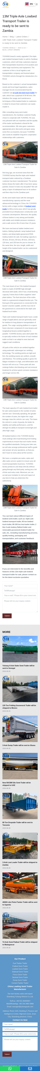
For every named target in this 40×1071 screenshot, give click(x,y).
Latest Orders (13, 50)
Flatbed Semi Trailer (20, 966)
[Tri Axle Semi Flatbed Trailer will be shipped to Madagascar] (20, 925)
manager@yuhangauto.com (22, 1007)
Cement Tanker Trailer (20, 983)
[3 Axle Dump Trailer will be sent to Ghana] (20, 729)
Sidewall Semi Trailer (20, 972)
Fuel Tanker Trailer (20, 963)
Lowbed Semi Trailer (20, 969)
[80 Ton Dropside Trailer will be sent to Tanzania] (20, 806)
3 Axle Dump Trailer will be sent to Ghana (18, 745)
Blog (4, 50)
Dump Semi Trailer (20, 980)
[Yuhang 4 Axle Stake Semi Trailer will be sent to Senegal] (20, 649)
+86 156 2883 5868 (26, 1004)
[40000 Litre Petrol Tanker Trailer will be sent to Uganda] (20, 885)
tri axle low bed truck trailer (24, 93)
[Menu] (37, 4)
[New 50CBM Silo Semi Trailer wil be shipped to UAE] (20, 766)
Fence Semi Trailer (20, 975)
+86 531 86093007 (23, 1001)
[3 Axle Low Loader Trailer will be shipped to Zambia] (20, 846)
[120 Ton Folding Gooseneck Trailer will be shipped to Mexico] (20, 689)
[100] (10, 1068)
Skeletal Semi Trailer (20, 977)
